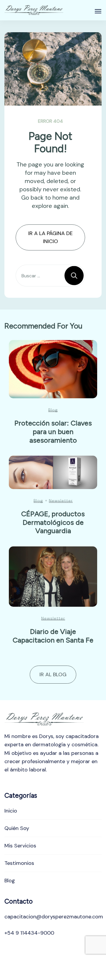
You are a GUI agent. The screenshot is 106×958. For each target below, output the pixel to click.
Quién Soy (16, 828)
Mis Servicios (20, 845)
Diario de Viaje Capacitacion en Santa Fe (53, 635)
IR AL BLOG (53, 674)
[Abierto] (98, 11)
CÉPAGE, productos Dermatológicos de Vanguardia (53, 522)
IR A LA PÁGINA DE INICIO (50, 237)
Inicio (10, 810)
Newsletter (61, 500)
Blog (53, 409)
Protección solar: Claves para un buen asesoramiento (53, 431)
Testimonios (19, 863)
